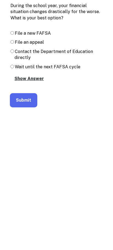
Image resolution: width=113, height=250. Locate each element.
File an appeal (29, 42)
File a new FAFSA (33, 33)
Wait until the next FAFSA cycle (47, 66)
